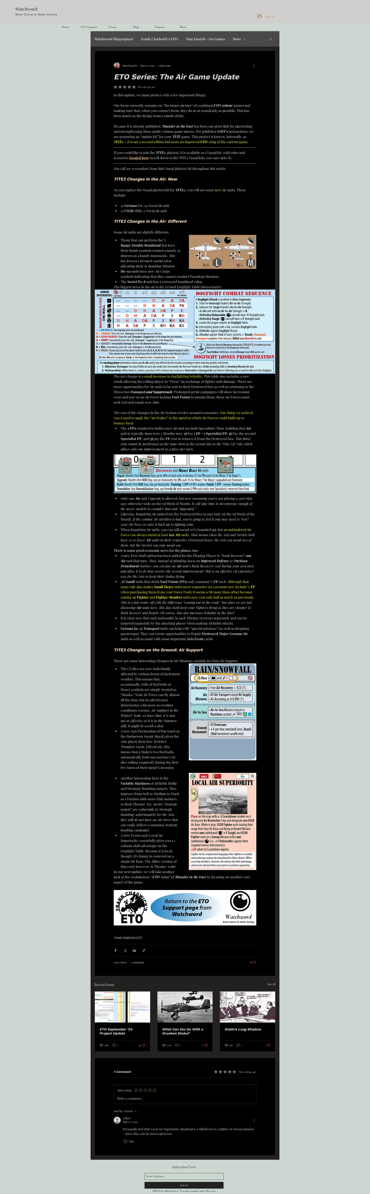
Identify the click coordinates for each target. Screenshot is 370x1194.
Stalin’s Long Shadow (243, 1029)
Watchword (26, 9)
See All (271, 984)
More (237, 39)
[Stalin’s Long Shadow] (247, 1007)
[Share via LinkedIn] (134, 950)
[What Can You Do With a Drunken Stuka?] (185, 1007)
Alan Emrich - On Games (205, 39)
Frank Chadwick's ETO (159, 39)
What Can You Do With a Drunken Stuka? (182, 1031)
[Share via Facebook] (115, 950)
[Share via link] (144, 950)
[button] (270, 38)
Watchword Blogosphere (113, 39)
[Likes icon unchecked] (125, 1141)
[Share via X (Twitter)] (125, 950)
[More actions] (254, 65)
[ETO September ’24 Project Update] (122, 1007)
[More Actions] (254, 1120)
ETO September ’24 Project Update (115, 1031)
